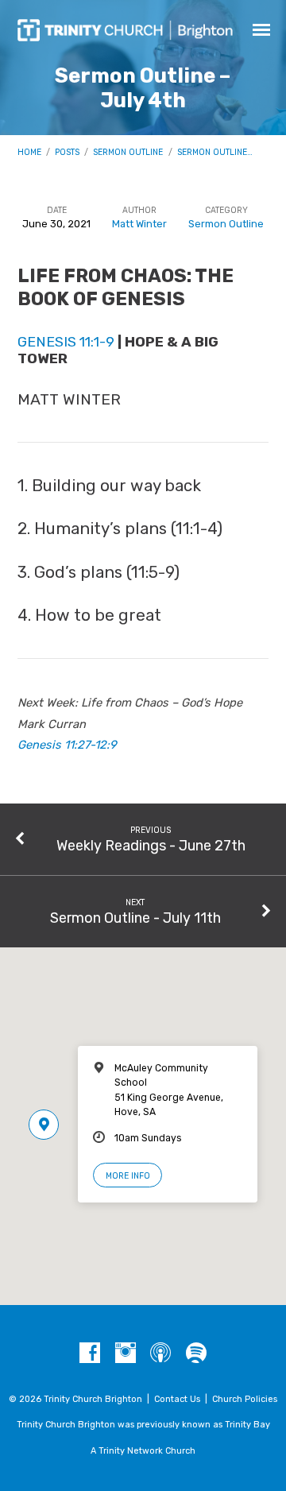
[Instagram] (125, 1353)
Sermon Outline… (215, 152)
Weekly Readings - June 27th (150, 845)
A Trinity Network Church (143, 1451)
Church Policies (244, 1399)
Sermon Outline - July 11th (135, 917)
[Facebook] (89, 1353)
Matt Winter (139, 224)
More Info (128, 1176)
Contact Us (177, 1399)
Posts (67, 152)
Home (29, 152)
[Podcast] (160, 1353)
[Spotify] (196, 1353)
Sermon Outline (128, 152)
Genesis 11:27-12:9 (67, 745)
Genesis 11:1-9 (65, 341)
